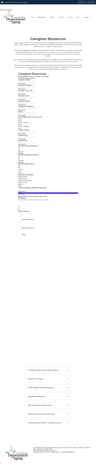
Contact (70, 17)
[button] (42, 17)
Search (77, 17)
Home (32, 17)
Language (85, 17)
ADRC (52, 17)
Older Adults (41, 17)
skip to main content (6, 9)
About (60, 17)
